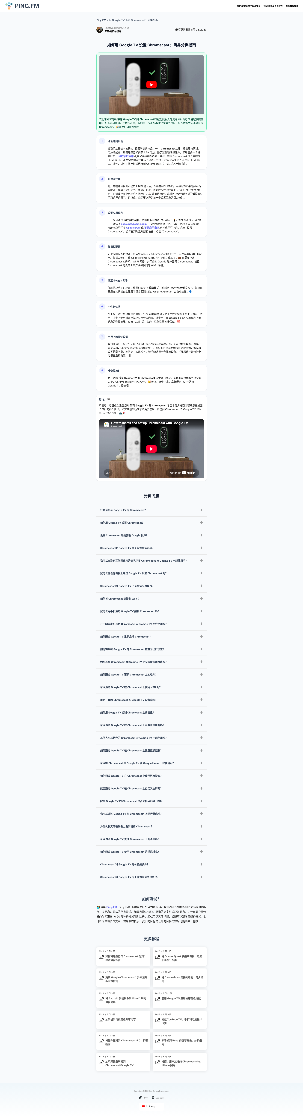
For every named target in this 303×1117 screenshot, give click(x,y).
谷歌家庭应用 (126, 156)
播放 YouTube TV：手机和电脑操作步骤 (182, 1021)
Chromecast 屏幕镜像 (248, 6)
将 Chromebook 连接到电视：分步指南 (182, 979)
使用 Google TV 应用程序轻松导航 (181, 998)
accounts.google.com (134, 223)
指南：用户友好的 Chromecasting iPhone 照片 (181, 1063)
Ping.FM (111, 907)
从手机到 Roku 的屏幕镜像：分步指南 (182, 1042)
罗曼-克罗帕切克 (113, 31)
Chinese (150, 1106)
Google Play (133, 227)
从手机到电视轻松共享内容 (120, 1019)
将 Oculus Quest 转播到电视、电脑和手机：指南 (182, 958)
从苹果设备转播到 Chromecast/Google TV (119, 1063)
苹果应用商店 (151, 227)
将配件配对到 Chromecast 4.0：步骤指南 (126, 1042)
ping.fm (27, 6)
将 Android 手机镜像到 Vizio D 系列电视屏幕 (125, 1000)
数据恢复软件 (292, 6)
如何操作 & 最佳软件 (273, 6)
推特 (145, 1098)
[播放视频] (151, 85)
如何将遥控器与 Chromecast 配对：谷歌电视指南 (125, 958)
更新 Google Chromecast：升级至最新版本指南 (126, 979)
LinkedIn (159, 1098)
